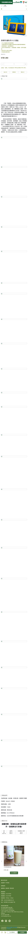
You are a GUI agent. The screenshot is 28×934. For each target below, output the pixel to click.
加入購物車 (12, 932)
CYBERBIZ (8, 928)
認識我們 (3, 882)
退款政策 (7, 888)
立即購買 (22, 932)
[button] (26, 861)
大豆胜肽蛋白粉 (7, 867)
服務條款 (3, 888)
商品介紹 (5, 72)
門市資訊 (7, 882)
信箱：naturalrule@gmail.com (7, 900)
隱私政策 (12, 888)
